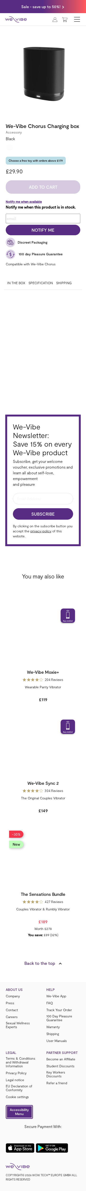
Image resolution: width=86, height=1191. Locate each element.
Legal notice (15, 1080)
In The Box (16, 283)
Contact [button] (12, 1010)
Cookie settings (17, 1097)
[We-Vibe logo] (16, 19)
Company (13, 996)
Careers (12, 1017)
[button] (19, 1112)
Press (10, 1003)
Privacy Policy (16, 1073)
